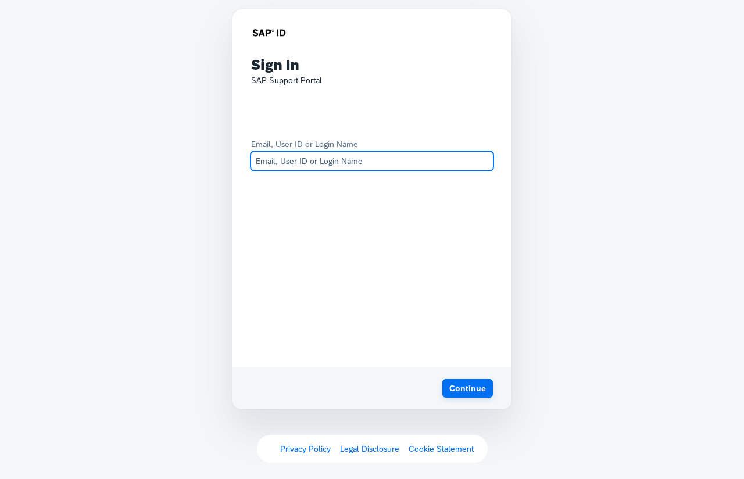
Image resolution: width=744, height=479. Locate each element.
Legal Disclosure (369, 448)
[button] (467, 388)
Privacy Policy (305, 448)
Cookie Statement (441, 448)
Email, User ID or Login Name (304, 144)
